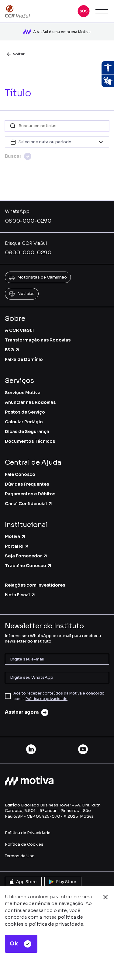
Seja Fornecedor (23, 555)
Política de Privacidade (27, 832)
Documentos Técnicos (30, 441)
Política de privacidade (46, 698)
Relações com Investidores (35, 585)
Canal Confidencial (26, 503)
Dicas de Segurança (27, 431)
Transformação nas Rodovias (38, 340)
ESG (9, 349)
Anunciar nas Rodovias (30, 402)
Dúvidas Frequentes (27, 484)
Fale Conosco (20, 474)
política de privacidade (56, 924)
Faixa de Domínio (24, 359)
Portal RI (14, 546)
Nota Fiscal (17, 594)
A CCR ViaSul (19, 330)
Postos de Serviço (25, 412)
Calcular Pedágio (24, 421)
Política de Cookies (24, 844)
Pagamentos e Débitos (30, 493)
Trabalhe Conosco (25, 565)
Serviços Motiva (22, 392)
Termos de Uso (20, 855)
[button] (83, 11)
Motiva (12, 536)
